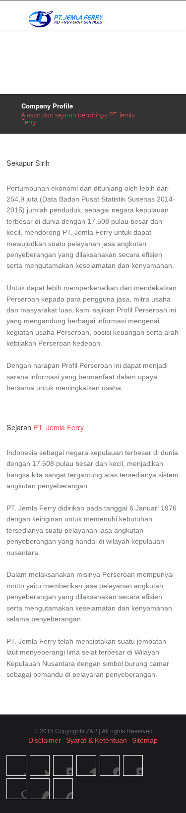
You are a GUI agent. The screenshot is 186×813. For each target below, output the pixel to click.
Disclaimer (44, 740)
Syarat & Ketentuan (96, 740)
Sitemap (145, 740)
